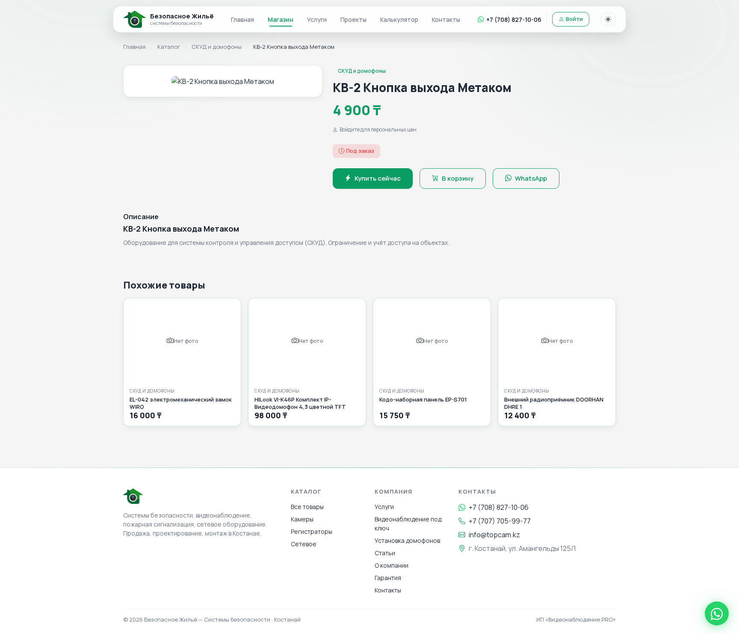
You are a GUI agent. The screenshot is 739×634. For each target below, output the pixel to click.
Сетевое (303, 544)
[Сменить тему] (608, 19)
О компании (391, 565)
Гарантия (388, 578)
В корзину (457, 178)
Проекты (353, 19)
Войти (574, 19)
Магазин (280, 19)
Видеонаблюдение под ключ (408, 523)
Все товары (307, 507)
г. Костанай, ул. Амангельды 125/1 (522, 548)
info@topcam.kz (494, 534)
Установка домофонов (407, 540)
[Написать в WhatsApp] (717, 613)
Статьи (385, 553)
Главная (242, 19)
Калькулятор (399, 19)
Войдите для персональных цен (378, 129)
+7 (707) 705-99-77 (500, 521)
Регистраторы (311, 531)
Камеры (302, 519)
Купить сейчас (378, 178)
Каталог (168, 47)
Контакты (446, 19)
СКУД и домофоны (217, 47)
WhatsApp (531, 178)
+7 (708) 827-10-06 (513, 19)
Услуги (317, 19)
